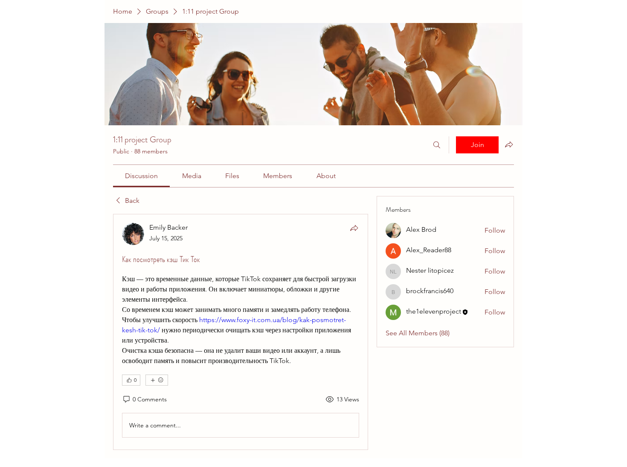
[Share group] (509, 144)
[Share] (354, 228)
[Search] (437, 144)
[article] (240, 332)
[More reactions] (156, 380)
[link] (141, 176)
